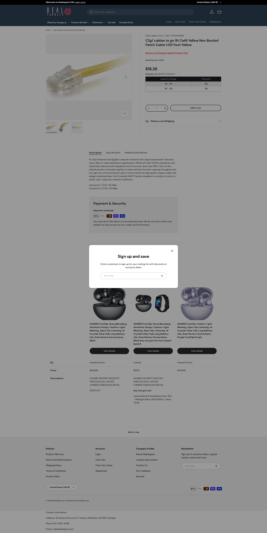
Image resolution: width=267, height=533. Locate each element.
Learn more (80, 2)
